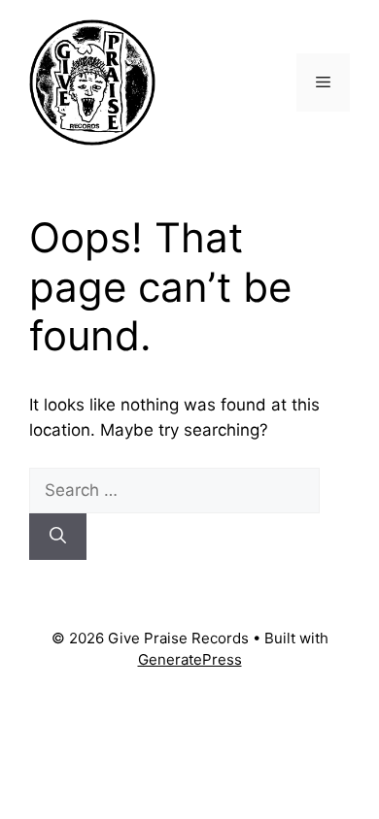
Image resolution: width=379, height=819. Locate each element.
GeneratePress (190, 659)
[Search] (57, 536)
